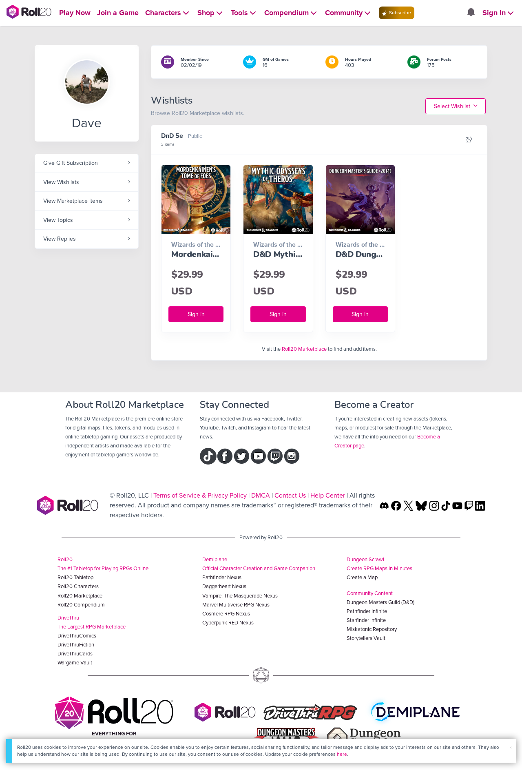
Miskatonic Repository (372, 629)
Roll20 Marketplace (304, 349)
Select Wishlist (453, 106)
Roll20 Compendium (81, 605)
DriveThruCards (75, 653)
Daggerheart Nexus (224, 586)
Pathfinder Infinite (367, 611)
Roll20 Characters (78, 586)
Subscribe (399, 12)
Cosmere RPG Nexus (226, 613)
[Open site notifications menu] (470, 12)
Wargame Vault (75, 662)
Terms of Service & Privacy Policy (200, 495)
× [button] (510, 747)
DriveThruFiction (76, 644)
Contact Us (290, 495)
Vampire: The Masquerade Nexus (240, 596)
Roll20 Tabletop (75, 577)
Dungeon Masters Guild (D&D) (380, 602)
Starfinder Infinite (366, 620)
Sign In (196, 314)
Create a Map (362, 577)
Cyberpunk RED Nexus (228, 622)
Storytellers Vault (366, 638)
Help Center (327, 495)
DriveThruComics (77, 636)
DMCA (260, 495)
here (342, 754)
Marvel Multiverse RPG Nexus (236, 605)
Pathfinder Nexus (221, 577)
